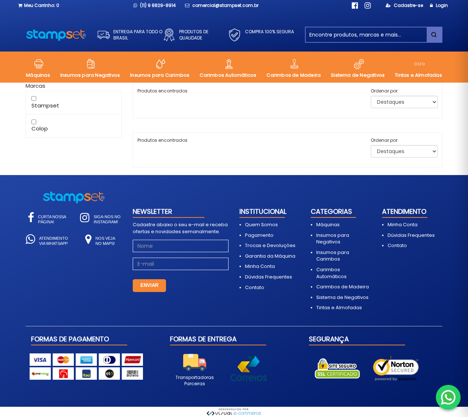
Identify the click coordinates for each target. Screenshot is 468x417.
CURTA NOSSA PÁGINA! (52, 219)
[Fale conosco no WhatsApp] (448, 397)
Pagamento (259, 235)
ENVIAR (149, 285)
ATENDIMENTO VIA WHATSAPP (53, 241)
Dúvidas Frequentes (268, 276)
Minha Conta (260, 266)
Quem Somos (261, 224)
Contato (254, 287)
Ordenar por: (385, 91)
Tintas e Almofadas (339, 307)
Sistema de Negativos (342, 297)
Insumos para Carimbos (332, 256)
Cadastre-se (408, 5)
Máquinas (328, 224)
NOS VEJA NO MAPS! (105, 241)
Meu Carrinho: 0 (41, 5)
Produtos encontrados (162, 140)
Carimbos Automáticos (331, 273)
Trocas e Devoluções (270, 245)
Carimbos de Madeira (342, 286)
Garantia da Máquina (270, 256)
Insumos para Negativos (332, 239)
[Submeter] (434, 35)
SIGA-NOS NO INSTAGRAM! (107, 219)
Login (441, 5)
